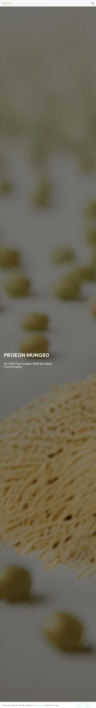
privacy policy (40, 705)
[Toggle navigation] (78, 3)
